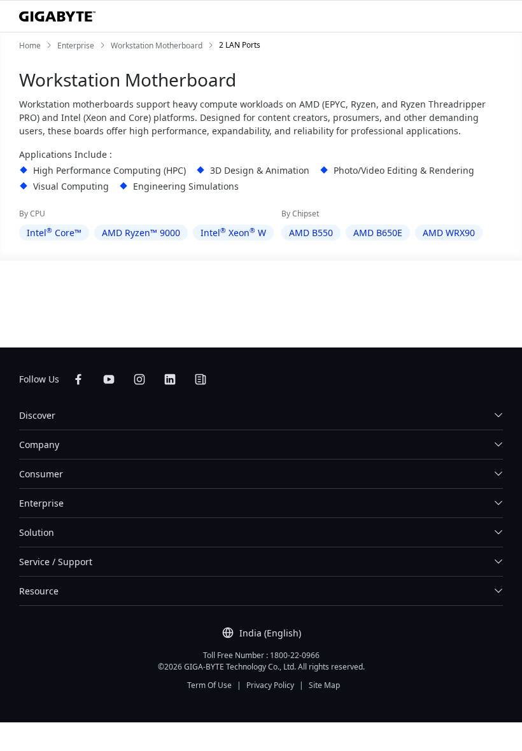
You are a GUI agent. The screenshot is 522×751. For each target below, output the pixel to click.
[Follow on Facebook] (78, 379)
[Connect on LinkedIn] (170, 379)
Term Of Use (209, 685)
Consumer (41, 474)
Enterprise (41, 503)
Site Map (324, 685)
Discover (37, 415)
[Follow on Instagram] (139, 379)
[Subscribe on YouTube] (108, 379)
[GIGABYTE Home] (57, 16)
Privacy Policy (270, 685)
